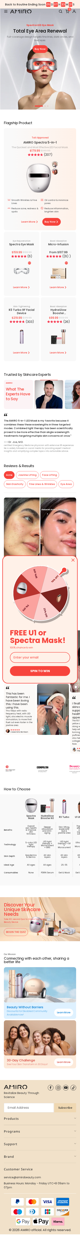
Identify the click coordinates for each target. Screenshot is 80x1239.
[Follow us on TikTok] (73, 1087)
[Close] (73, 560)
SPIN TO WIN (40, 671)
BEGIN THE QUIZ (16, 932)
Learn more (63, 1012)
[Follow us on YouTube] (65, 1087)
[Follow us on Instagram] (58, 1087)
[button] (35, 155)
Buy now (40, 49)
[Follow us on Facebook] (50, 1087)
